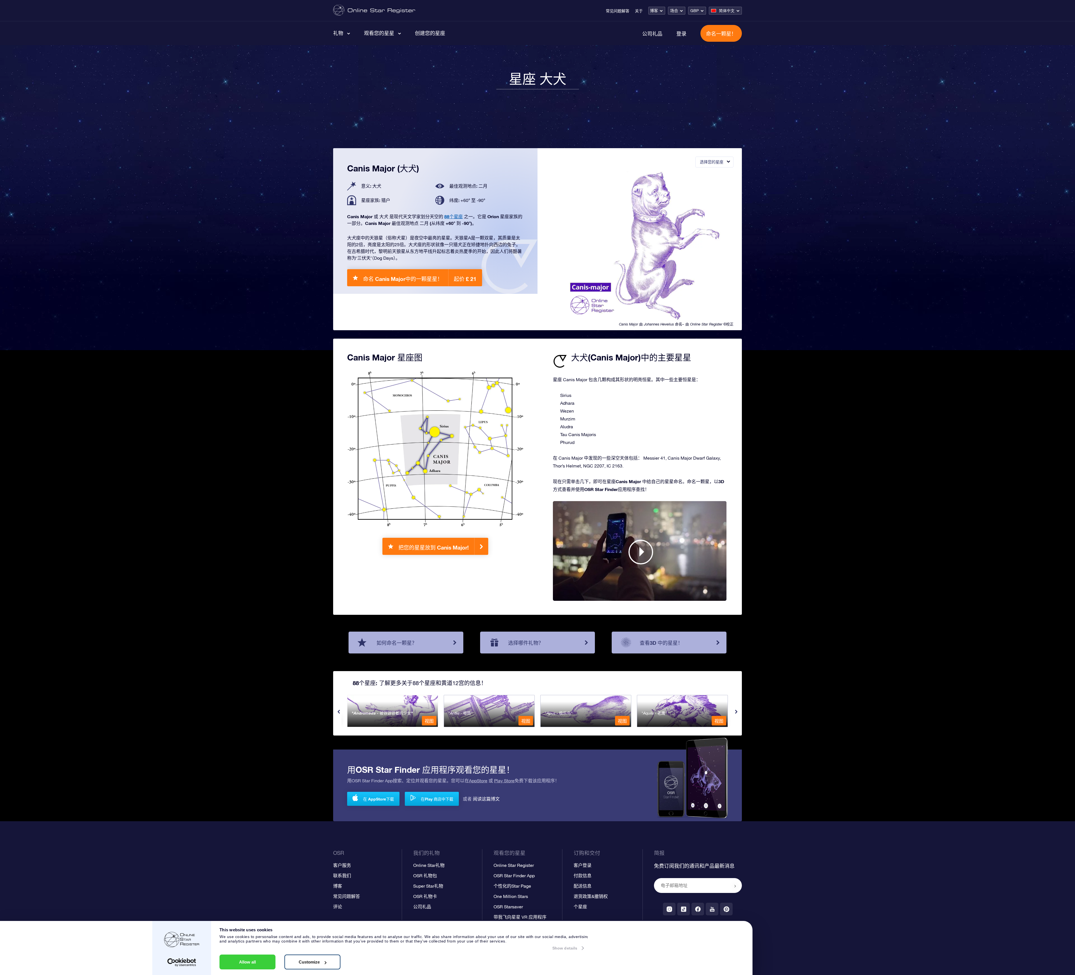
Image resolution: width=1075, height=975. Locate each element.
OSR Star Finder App (514, 875)
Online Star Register (514, 865)
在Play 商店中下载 (437, 799)
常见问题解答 (617, 11)
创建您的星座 (430, 33)
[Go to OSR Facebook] (697, 909)
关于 (639, 11)
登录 (681, 34)
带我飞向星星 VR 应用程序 (520, 917)
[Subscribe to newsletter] (735, 886)
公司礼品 (652, 34)
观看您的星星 (379, 33)
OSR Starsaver (508, 906)
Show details (564, 948)
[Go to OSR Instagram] (669, 909)
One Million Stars (511, 896)
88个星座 (453, 216)
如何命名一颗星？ (397, 643)
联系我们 (342, 875)
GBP (694, 10)
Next (736, 712)
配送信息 (583, 885)
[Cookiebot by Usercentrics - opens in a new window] (181, 962)
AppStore (478, 780)
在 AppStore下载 (378, 799)
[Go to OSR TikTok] (683, 909)
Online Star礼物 (429, 865)
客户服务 (342, 865)
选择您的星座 (711, 162)
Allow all (247, 962)
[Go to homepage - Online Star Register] (374, 10)
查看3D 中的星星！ (661, 643)
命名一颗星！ (721, 34)
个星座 (580, 906)
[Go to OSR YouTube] (712, 909)
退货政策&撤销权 (591, 896)
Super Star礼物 (428, 885)
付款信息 (583, 875)
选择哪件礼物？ (525, 643)
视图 (429, 720)
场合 (674, 10)
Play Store (504, 780)
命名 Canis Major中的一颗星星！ (419, 279)
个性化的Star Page (512, 885)
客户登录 (583, 865)
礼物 (338, 33)
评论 (337, 906)
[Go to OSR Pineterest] (726, 909)
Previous (339, 712)
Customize (309, 962)
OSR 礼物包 (425, 875)
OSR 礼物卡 (425, 896)
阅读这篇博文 (486, 798)
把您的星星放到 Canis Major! (433, 547)
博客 (654, 10)
